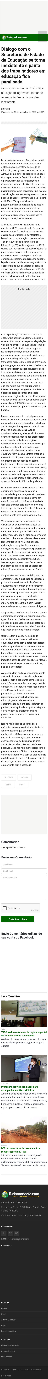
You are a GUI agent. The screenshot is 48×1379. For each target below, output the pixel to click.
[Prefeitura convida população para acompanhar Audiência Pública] (24, 1068)
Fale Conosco (6, 1357)
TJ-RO (3, 1029)
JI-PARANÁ (4, 1083)
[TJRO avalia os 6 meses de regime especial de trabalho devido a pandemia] (24, 1013)
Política (8, 785)
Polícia (4, 1326)
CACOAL (4, 1145)
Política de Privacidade (10, 1345)
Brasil (21, 785)
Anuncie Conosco (8, 1351)
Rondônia (9, 777)
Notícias (24, 777)
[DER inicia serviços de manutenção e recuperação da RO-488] (24, 1130)
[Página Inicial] (14, 37)
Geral (3, 1314)
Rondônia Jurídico (8, 1331)
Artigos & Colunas (8, 1320)
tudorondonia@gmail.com (18, 1239)
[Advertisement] (24, 815)
